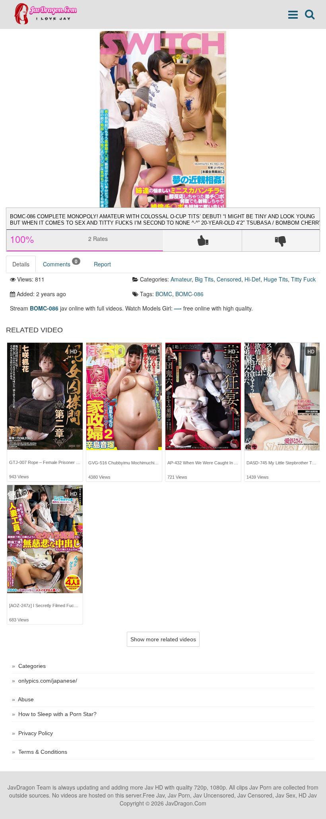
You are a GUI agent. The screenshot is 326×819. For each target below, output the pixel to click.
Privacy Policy (35, 733)
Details (20, 264)
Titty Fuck (303, 279)
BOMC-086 (189, 294)
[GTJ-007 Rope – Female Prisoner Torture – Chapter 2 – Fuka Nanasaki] (45, 396)
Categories (32, 666)
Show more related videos (163, 639)
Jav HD (154, 787)
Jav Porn (260, 787)
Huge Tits (276, 279)
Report (102, 264)
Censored (229, 279)
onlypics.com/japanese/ (47, 680)
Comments (60, 263)
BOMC (163, 294)
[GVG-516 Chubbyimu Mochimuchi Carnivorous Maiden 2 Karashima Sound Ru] (124, 396)
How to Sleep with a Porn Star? (57, 714)
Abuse (26, 699)
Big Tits (204, 279)
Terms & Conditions (42, 752)
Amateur (181, 279)
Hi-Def (252, 279)
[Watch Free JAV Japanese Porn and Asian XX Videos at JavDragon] (49, 14)
